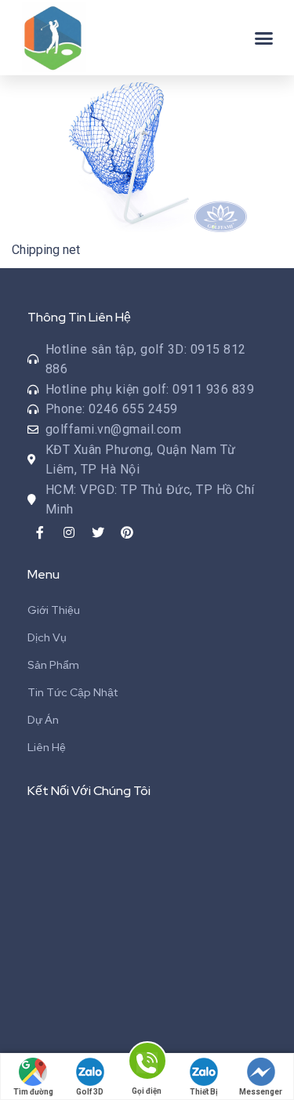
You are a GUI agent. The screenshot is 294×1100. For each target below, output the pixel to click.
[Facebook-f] (40, 532)
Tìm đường (33, 1091)
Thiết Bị (204, 1091)
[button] (264, 38)
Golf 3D (89, 1091)
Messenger (260, 1091)
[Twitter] (98, 532)
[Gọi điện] (146, 1063)
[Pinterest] (127, 532)
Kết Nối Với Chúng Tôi (89, 790)
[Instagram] (69, 532)
